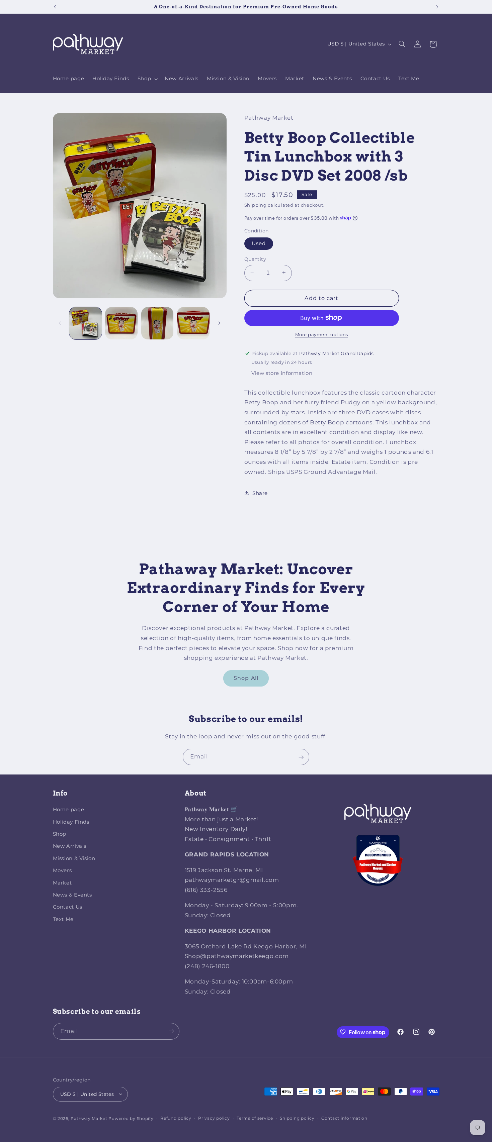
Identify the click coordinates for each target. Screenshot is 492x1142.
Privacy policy (214, 1118)
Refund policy (175, 1118)
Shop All (246, 678)
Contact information (344, 1118)
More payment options (321, 334)
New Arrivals (70, 846)
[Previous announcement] (55, 6)
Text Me (63, 919)
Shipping (255, 204)
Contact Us (67, 907)
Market (62, 883)
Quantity (255, 259)
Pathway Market (89, 1118)
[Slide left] (60, 323)
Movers (62, 871)
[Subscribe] (301, 757)
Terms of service (255, 1118)
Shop (60, 834)
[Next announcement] (437, 6)
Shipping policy (297, 1118)
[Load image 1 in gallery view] (85, 323)
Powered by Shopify (130, 1118)
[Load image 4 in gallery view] (193, 323)
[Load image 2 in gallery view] (121, 323)
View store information (282, 373)
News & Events (72, 895)
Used (259, 243)
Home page (68, 810)
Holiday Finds (71, 822)
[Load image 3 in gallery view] (157, 323)
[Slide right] (219, 323)
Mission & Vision (74, 858)
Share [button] (260, 493)
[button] (146, 79)
